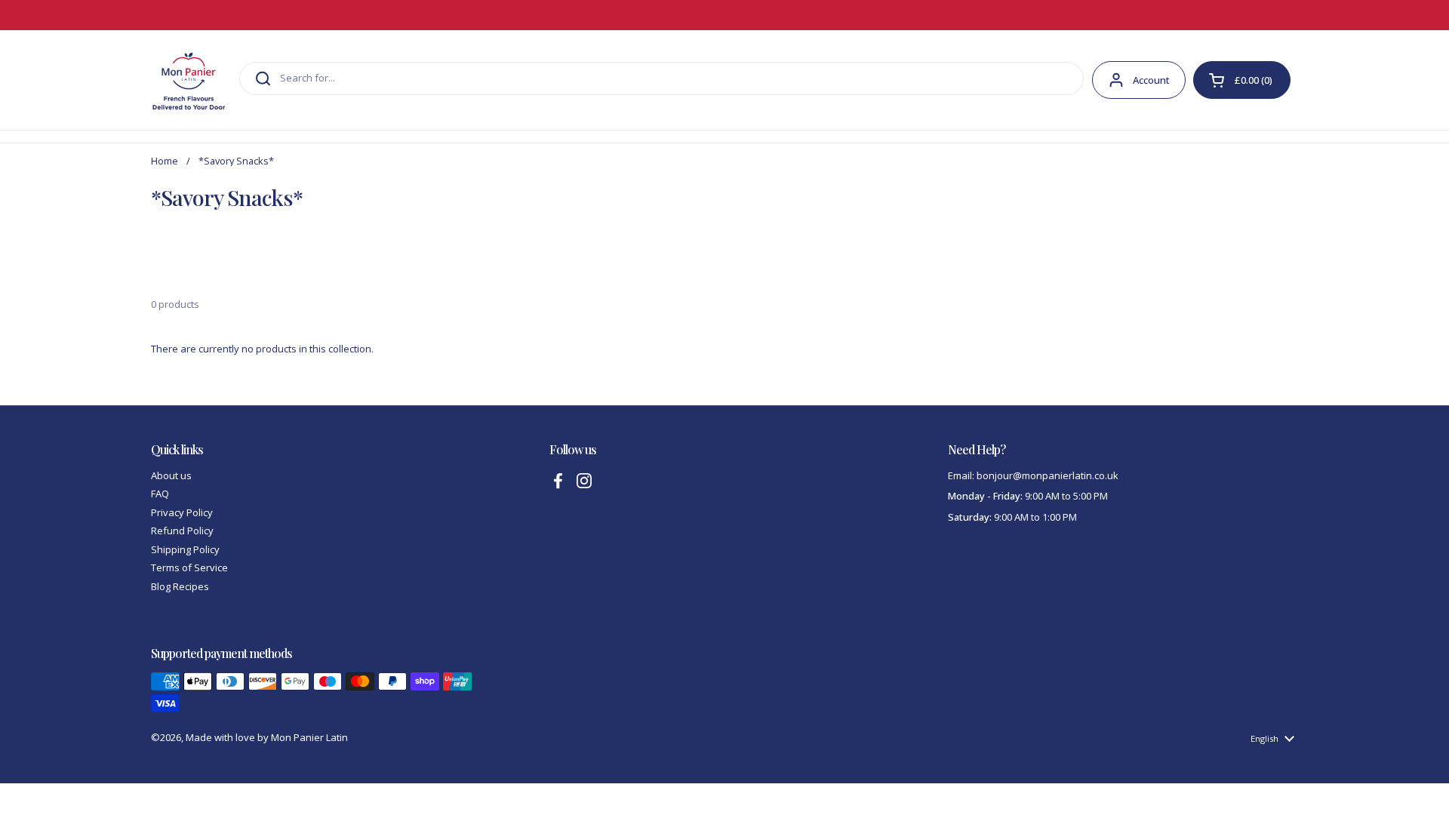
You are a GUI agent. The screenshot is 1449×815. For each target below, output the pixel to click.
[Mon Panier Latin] (188, 80)
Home (164, 161)
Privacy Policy (182, 512)
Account (1151, 80)
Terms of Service (189, 567)
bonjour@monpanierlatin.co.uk (1047, 475)
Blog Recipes (180, 586)
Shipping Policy (185, 549)
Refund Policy (182, 530)
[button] (1242, 80)
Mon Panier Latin (309, 737)
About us (171, 475)
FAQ (160, 493)
